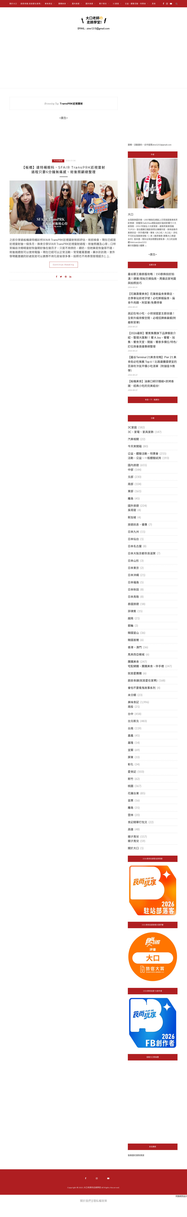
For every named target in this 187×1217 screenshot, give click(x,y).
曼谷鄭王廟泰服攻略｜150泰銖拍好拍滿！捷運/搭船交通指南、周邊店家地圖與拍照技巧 (152, 278)
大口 (130, 214)
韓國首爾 (133, 640)
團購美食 (133, 661)
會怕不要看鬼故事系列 (142, 687)
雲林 (130, 815)
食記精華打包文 (137, 822)
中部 (130, 469)
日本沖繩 (133, 575)
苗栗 (130, 800)
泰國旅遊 (133, 604)
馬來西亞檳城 (136, 654)
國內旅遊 (133, 465)
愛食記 (132, 771)
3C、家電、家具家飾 (141, 432)
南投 (130, 706)
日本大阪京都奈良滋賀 (142, 553)
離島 (130, 498)
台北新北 (133, 721)
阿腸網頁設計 (181, 1196)
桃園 (130, 786)
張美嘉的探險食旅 (136, 1155)
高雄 (130, 829)
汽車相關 (133, 439)
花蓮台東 (133, 793)
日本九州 (133, 531)
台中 (130, 713)
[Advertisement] (153, 117)
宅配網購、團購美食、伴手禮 (146, 666)
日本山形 (133, 560)
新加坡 (132, 517)
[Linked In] (70, 276)
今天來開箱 (58, 161)
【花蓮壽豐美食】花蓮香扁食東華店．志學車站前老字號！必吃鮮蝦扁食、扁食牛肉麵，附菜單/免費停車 (151, 298)
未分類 (132, 695)
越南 (130, 618)
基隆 (130, 742)
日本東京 (133, 567)
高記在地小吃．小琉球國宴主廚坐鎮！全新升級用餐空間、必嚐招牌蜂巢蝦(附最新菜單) (152, 318)
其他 (154, 4)
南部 (130, 484)
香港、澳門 (135, 647)
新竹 (130, 778)
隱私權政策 (100, 1200)
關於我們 (85, 1200)
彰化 (130, 764)
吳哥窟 (132, 510)
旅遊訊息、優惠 (137, 524)
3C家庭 (132, 427)
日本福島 (133, 582)
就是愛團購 (135, 673)
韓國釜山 (133, 632)
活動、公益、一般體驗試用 (144, 458)
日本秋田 (133, 589)
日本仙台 (133, 539)
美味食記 (133, 702)
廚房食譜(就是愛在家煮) (31, 4)
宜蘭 (130, 750)
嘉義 (130, 735)
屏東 (130, 757)
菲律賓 (132, 611)
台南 (130, 728)
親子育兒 (133, 836)
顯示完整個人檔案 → (137, 245)
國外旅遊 (133, 505)
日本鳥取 (133, 596)
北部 (130, 476)
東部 (130, 491)
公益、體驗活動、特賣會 (143, 453)
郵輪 (130, 625)
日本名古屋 (135, 546)
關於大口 (13, 4)
